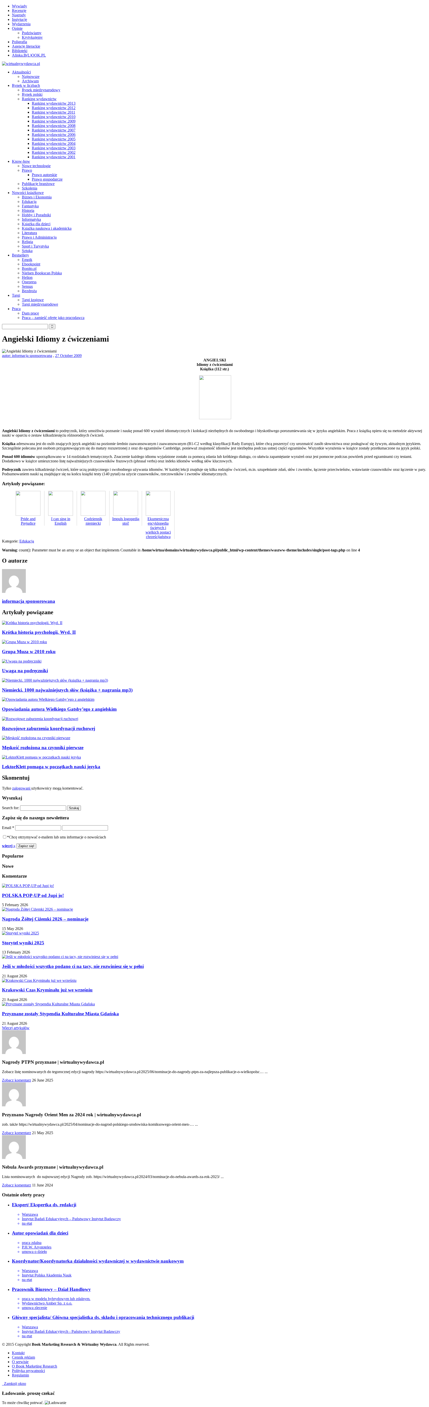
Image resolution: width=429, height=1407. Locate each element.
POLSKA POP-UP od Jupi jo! (33, 895)
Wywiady (19, 6)
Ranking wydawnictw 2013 (53, 103)
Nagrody (19, 15)
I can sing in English (60, 521)
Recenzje (19, 10)
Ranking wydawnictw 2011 (53, 112)
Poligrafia (19, 42)
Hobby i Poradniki (36, 215)
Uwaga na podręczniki (25, 670)
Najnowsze (30, 76)
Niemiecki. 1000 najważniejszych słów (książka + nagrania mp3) (67, 690)
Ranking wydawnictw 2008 (53, 126)
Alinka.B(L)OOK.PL (29, 55)
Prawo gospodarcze (47, 179)
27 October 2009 (68, 355)
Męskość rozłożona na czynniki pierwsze (42, 747)
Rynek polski (32, 94)
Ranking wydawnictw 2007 (53, 130)
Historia (28, 210)
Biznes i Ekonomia (37, 197)
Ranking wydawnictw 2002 (53, 152)
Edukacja (29, 201)
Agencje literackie (26, 46)
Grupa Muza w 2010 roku (29, 651)
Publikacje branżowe (38, 184)
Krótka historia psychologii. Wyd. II (39, 632)
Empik (27, 259)
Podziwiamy (31, 33)
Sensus (27, 286)
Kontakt (18, 1353)
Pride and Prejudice (28, 521)
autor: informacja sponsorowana (27, 355)
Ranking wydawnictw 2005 (53, 139)
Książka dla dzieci (36, 224)
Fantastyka (30, 206)
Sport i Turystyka (35, 246)
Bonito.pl (29, 268)
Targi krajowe (33, 300)
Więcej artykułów (16, 1028)
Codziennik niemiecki (93, 521)
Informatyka (31, 219)
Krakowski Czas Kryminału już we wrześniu (47, 989)
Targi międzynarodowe (40, 304)
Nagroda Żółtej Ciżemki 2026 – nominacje (45, 919)
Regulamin (20, 1375)
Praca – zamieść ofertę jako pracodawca (53, 318)
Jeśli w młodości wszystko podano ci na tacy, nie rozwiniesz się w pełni (73, 966)
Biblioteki (19, 51)
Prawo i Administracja (39, 237)
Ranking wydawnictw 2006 (53, 134)
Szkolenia (29, 188)
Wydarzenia (21, 24)
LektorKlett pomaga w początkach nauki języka (51, 766)
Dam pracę (30, 313)
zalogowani (21, 788)
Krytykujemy (32, 37)
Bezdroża (29, 291)
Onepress (29, 282)
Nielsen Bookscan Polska (42, 273)
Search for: (10, 808)
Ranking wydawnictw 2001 (53, 157)
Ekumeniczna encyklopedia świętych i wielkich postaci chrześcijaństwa (158, 528)
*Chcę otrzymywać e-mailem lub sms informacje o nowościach (56, 837)
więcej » (8, 846)
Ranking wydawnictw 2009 (53, 121)
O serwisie (20, 1362)
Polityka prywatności (28, 1371)
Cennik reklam (23, 1357)
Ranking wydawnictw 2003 (53, 148)
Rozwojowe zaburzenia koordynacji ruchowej (48, 728)
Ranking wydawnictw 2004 (53, 143)
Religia (27, 242)
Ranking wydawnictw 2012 (53, 108)
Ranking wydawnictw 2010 (53, 117)
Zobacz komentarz (16, 1080)
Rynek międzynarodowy (41, 90)
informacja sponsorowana (28, 601)
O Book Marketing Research (34, 1366)
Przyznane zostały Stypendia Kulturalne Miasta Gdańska (60, 1013)
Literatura (29, 233)
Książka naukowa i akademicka (47, 228)
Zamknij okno (14, 1383)
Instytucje (19, 19)
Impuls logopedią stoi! (125, 521)
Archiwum (30, 81)
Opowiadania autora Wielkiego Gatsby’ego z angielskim (59, 709)
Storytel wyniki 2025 (23, 942)
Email (8, 828)
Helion (27, 277)
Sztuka (27, 251)
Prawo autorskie (44, 175)
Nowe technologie (36, 166)
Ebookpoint (31, 264)
